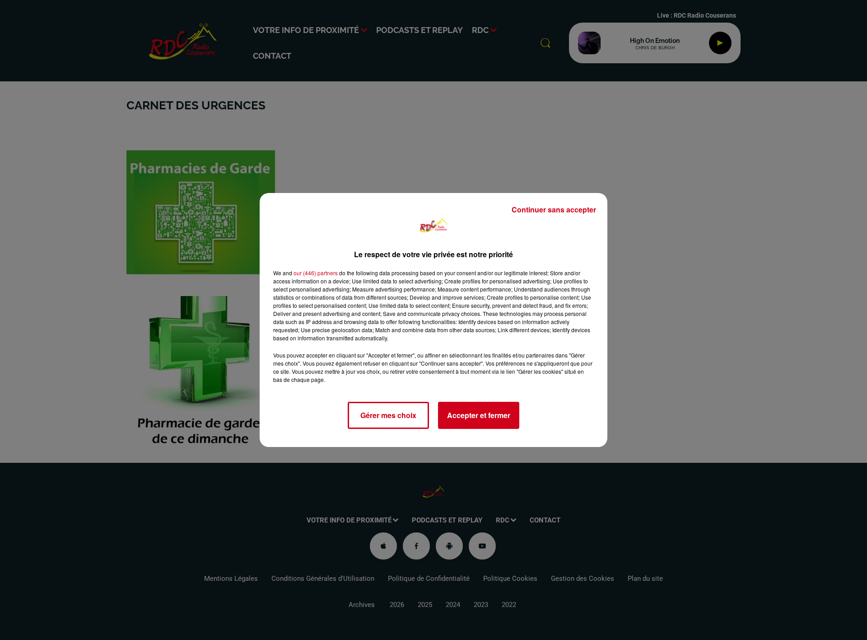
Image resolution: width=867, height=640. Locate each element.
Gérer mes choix (388, 415)
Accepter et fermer (478, 415)
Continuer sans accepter (554, 209)
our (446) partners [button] (316, 273)
